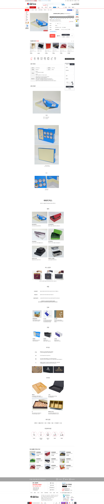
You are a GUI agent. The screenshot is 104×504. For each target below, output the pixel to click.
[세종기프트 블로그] (62, 492)
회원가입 (68, 0)
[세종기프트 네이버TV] (64, 492)
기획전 (42, 7)
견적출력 (63, 36)
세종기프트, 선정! (44, 0)
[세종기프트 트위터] (67, 492)
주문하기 (52, 35)
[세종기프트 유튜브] (69, 492)
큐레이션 (46, 7)
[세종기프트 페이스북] (65, 492)
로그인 (65, 0)
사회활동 (35, 492)
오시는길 (38, 492)
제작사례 (57, 492)
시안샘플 (54, 492)
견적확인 (69, 88)
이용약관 (42, 492)
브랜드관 (50, 7)
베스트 (39, 8)
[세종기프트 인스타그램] (68, 492)
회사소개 (78, 0)
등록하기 (69, 86)
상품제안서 (67, 36)
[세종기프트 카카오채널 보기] (71, 492)
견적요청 (65, 34)
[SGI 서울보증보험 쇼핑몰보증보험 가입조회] (66, 499)
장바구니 (73, 0)
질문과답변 (75, 0)
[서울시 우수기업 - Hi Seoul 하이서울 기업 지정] (64, 496)
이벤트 (58, 7)
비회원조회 (70, 0)
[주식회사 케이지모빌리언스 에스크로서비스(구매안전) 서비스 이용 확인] (72, 499)
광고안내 (50, 492)
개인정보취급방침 (46, 492)
